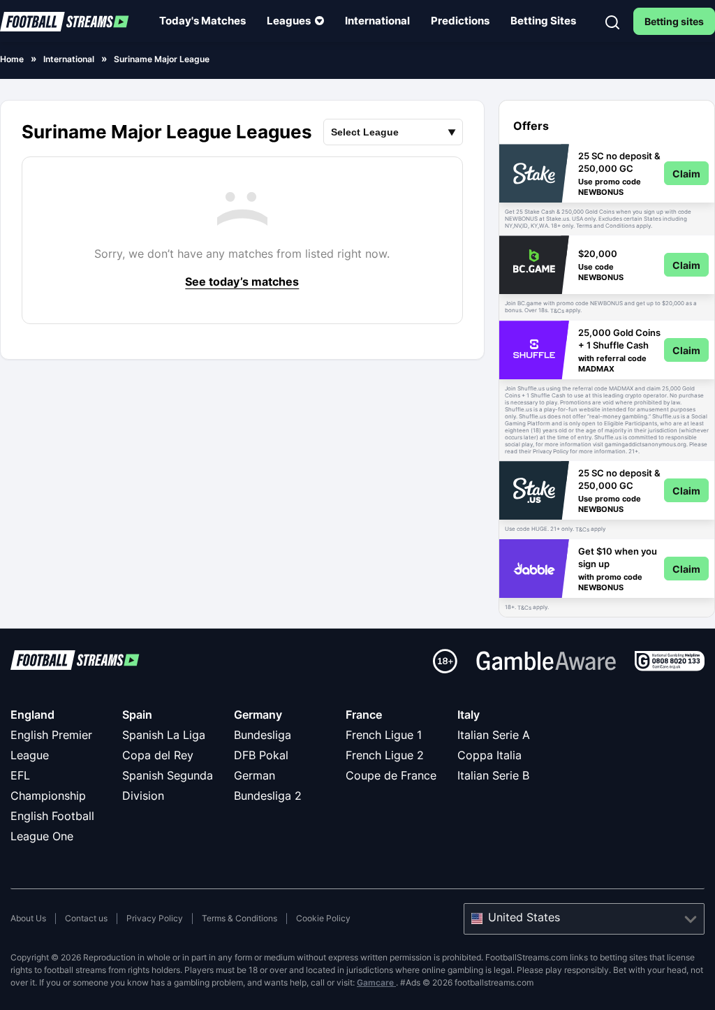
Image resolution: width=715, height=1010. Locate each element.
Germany (258, 715)
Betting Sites (543, 20)
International (377, 20)
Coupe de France (391, 775)
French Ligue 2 (385, 755)
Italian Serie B (493, 775)
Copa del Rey (157, 755)
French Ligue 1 (384, 735)
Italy (468, 715)
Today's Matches (202, 20)
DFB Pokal (261, 755)
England (32, 715)
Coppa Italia (489, 755)
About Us (28, 918)
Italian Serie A (493, 735)
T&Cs (557, 310)
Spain (137, 715)
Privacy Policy (154, 918)
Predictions (460, 20)
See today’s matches (242, 281)
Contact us (86, 918)
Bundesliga (262, 735)
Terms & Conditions (239, 918)
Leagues (289, 20)
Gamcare (376, 982)
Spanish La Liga (163, 735)
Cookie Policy (323, 918)
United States (524, 917)
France (364, 715)
